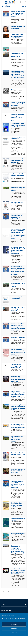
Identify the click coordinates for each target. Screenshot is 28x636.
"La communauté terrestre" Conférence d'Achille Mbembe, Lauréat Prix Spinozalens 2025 (18, 426)
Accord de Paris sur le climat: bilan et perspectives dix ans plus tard (17, 237)
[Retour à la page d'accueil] (10, 2)
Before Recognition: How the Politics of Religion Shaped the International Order (18, 125)
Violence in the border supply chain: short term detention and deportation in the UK (18, 231)
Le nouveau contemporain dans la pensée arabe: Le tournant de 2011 (17, 161)
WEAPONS (13, 89)
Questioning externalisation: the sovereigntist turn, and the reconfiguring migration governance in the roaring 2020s (18, 117)
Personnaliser (14, 628)
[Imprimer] (23, 7)
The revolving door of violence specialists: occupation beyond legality (18, 471)
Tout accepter (14, 624)
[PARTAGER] (25, 7)
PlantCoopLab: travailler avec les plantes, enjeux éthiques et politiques (18, 189)
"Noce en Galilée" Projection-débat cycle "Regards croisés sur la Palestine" (18, 454)
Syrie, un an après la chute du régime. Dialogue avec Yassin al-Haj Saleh (18, 309)
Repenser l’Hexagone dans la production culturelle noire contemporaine (18, 104)
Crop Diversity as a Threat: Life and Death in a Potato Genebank (18, 285)
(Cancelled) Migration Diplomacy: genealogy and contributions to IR (17, 366)
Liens (3, 604)
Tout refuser (14, 632)
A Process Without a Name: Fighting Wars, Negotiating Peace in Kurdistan (17, 36)
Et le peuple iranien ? (16, 48)
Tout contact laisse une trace (18, 533)
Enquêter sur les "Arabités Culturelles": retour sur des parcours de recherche (17, 175)
